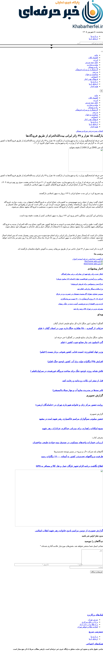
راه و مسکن (93, 67)
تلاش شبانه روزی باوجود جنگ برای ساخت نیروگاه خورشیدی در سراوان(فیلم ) (66, 371)
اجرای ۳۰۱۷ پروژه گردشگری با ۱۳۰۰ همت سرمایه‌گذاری (82, 299)
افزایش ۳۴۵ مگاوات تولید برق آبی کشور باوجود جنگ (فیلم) (75, 361)
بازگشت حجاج (97, 259)
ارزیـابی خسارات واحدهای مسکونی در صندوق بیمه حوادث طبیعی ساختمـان (68, 442)
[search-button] (78, 43)
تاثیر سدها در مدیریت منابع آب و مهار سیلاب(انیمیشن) (78, 390)
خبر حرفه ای (86, 259)
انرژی (95, 60)
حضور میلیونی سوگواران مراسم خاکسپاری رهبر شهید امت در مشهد (71, 419)
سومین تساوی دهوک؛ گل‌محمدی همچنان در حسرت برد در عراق (79, 294)
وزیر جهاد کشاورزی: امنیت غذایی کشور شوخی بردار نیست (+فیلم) (71, 352)
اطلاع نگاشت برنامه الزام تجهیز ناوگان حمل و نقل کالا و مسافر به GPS (69, 466)
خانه (96, 55)
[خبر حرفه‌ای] (61, 23)
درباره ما (94, 81)
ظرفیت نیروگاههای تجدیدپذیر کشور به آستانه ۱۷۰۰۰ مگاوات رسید (72, 456)
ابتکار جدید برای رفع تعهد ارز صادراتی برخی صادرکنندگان (82, 274)
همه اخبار (94, 86)
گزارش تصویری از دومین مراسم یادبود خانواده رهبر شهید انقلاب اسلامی (69, 530)
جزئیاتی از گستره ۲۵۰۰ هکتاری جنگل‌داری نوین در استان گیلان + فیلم (70, 328)
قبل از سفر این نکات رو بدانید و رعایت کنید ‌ (82, 380)
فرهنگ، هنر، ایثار (91, 79)
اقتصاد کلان (93, 58)
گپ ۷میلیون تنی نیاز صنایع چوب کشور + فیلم (82, 342)
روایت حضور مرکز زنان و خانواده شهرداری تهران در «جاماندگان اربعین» (69, 405)
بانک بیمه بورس (91, 62)
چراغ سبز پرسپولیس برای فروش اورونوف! (87, 284)
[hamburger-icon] (102, 51)
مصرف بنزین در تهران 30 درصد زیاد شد (88, 309)
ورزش (95, 72)
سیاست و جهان (91, 74)
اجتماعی (94, 77)
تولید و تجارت (92, 65)
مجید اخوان (77, 259)
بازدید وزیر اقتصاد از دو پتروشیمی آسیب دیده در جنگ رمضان (80, 304)
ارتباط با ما (93, 84)
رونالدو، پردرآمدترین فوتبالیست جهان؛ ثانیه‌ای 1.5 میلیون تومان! (79, 279)
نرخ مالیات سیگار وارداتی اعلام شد (90, 289)
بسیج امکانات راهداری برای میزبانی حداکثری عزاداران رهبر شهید (72, 428)
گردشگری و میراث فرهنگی (86, 70)
